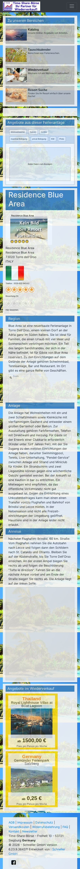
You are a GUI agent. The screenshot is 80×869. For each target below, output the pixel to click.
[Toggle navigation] (72, 6)
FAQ (65, 827)
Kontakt (14, 831)
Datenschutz (44, 822)
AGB (12, 822)
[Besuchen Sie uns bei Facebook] (13, 862)
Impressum (25, 822)
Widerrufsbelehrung (46, 827)
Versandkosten (19, 827)
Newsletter (29, 831)
